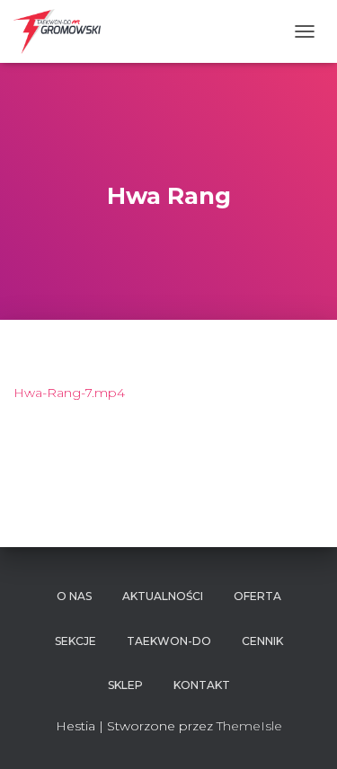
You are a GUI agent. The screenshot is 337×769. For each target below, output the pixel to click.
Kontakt (201, 685)
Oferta (257, 596)
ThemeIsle (249, 726)
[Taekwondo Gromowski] (63, 31)
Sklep (125, 685)
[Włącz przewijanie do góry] (301, 733)
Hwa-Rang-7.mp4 (69, 392)
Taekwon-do (169, 641)
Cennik (262, 641)
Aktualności (162, 596)
